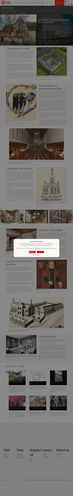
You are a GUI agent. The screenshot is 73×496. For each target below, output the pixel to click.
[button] (36, 255)
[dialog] (36, 248)
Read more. (49, 245)
